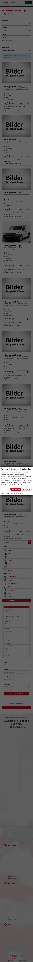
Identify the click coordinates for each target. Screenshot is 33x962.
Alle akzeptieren (16, 489)
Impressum (19, 493)
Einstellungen (26, 489)
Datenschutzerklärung (8, 493)
